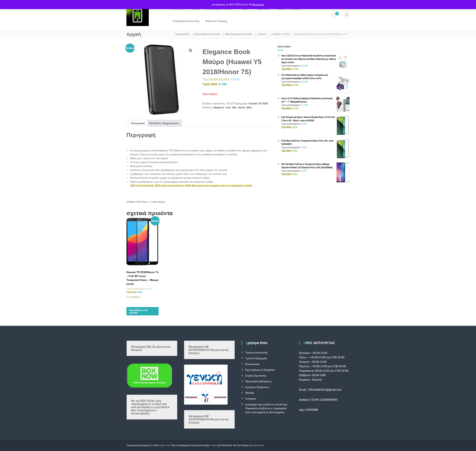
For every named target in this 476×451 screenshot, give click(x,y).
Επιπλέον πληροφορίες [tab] (164, 123)
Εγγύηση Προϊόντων (257, 387)
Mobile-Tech (164, 445)
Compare (250, 398)
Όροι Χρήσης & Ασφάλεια (260, 369)
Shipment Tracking (216, 21)
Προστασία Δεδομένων (258, 381)
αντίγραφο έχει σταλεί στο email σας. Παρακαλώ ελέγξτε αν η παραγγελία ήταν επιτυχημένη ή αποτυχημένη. (266, 408)
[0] (333, 15)
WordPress (258, 445)
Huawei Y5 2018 (281, 34)
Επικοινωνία (252, 364)
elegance (218, 107)
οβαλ (249, 107)
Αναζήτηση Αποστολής (186, 21)
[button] (190, 50)
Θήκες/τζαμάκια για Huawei (238, 34)
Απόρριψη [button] (258, 4)
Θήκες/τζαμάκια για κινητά (207, 34)
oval (228, 107)
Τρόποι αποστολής (256, 352)
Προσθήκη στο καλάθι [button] (138, 311)
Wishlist (249, 392)
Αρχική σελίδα (182, 34)
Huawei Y (262, 34)
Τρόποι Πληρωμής (256, 358)
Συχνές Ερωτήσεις (256, 375)
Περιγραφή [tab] (138, 123)
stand (241, 107)
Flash (213, 445)
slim (234, 107)
